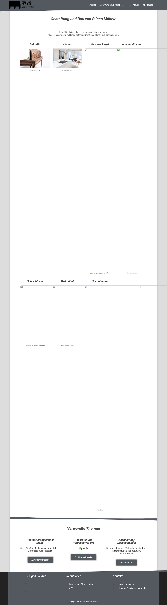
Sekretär (35, 44)
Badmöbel (67, 281)
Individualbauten (131, 44)
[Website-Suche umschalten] (158, 5)
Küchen (67, 44)
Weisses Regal (99, 44)
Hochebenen (100, 281)
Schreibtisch (35, 281)
